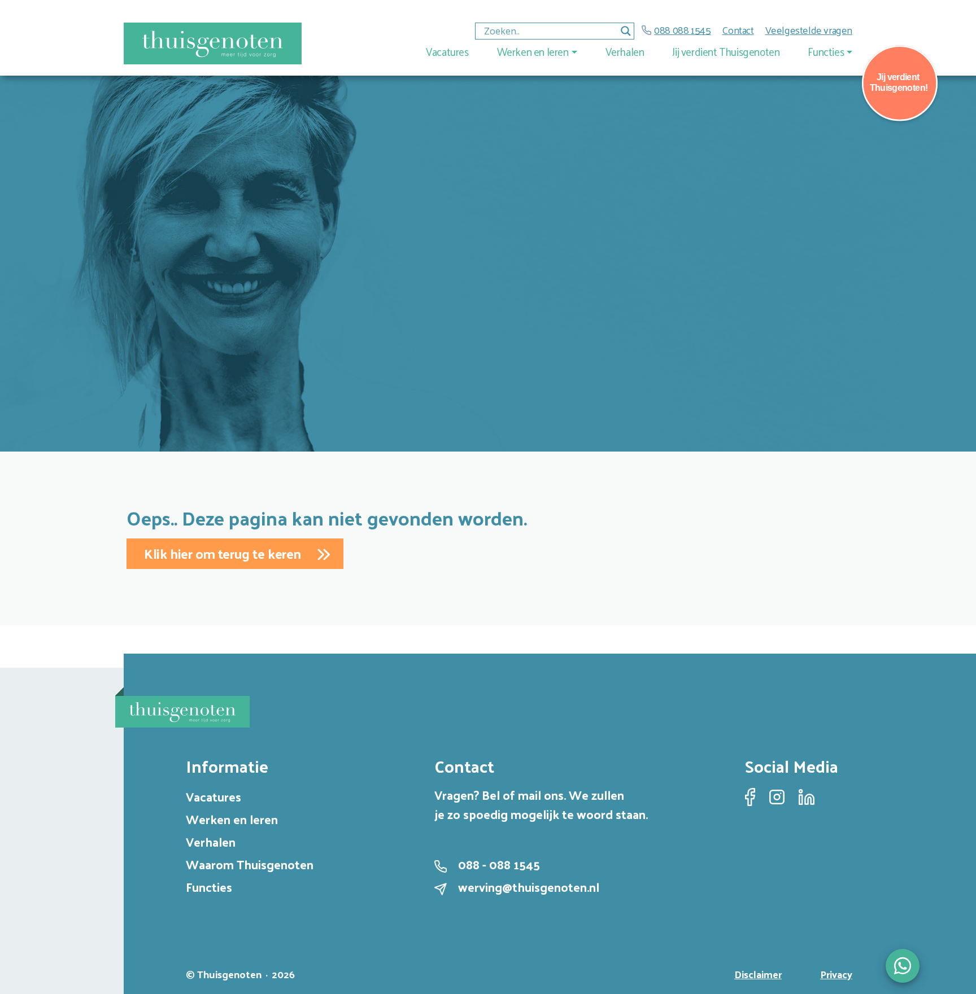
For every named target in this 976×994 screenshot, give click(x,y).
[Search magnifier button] (626, 31)
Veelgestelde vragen (808, 29)
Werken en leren (533, 51)
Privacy (836, 974)
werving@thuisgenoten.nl (528, 886)
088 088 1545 (682, 29)
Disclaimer (758, 974)
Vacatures (447, 51)
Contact (737, 29)
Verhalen (624, 51)
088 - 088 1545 (499, 864)
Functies (826, 51)
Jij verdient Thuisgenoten (725, 51)
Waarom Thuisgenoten (249, 864)
